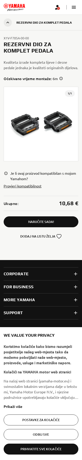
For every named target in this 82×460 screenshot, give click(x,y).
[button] (73, 7)
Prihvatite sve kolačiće (41, 449)
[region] (41, 393)
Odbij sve (41, 434)
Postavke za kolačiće (41, 420)
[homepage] (14, 7)
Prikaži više (13, 406)
